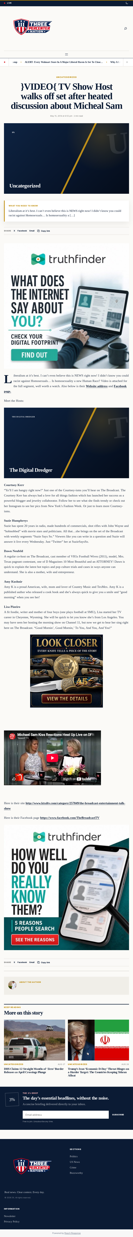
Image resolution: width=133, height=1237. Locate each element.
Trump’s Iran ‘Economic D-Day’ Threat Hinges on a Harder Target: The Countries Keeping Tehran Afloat (98, 1072)
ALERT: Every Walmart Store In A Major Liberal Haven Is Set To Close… (45, 62)
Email (31, 231)
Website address (97, 386)
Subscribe (118, 1114)
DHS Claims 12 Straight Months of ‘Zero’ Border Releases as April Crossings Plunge (34, 1070)
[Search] (125, 28)
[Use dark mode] (127, 3)
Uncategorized (66, 77)
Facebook (22, 231)
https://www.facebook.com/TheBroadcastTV (69, 817)
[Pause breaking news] (126, 62)
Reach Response (72, 1233)
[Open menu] (66, 54)
